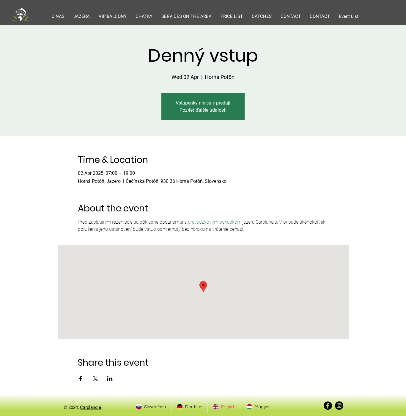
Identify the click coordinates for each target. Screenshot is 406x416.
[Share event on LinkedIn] (110, 378)
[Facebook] (328, 405)
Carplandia (90, 407)
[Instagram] (339, 405)
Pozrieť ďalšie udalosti (203, 110)
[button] (81, 16)
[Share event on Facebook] (81, 378)
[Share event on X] (95, 378)
